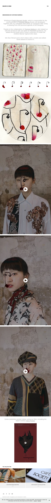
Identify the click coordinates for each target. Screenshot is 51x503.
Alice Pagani (30, 421)
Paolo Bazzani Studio (19, 20)
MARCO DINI (7, 6)
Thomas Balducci (31, 29)
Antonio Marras (24, 22)
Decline (39, 500)
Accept (35, 500)
